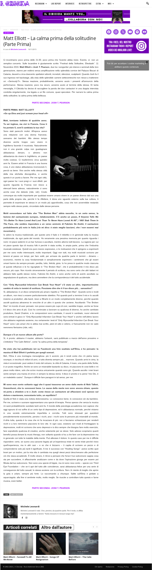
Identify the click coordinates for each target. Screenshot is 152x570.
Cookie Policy (137, 567)
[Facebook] (23, 518)
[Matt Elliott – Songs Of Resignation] (51, 544)
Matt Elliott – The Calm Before (80, 558)
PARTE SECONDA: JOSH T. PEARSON (51, 103)
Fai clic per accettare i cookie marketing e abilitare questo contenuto (126, 65)
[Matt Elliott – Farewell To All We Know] (18, 544)
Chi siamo (98, 567)
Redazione (110, 567)
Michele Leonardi (18, 49)
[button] (147, 3)
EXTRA (98, 3)
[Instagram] (26, 518)
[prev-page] (93, 526)
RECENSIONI (39, 3)
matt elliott (16, 494)
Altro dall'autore (56, 527)
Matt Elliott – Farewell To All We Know (17, 558)
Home (5, 30)
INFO (109, 3)
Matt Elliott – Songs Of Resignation (47, 558)
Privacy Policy (123, 567)
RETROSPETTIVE (85, 3)
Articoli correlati (21, 527)
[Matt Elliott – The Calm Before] (83, 544)
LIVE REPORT (56, 3)
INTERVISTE (69, 3)
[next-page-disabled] (96, 526)
